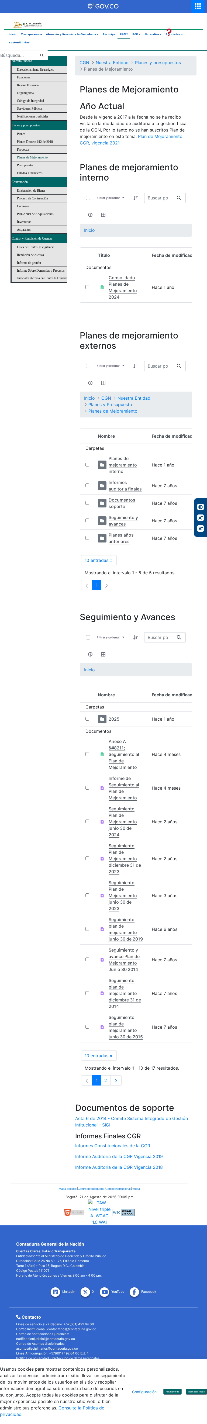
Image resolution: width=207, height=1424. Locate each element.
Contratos (23, 206)
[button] (135, 197)
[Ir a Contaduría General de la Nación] (27, 21)
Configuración (144, 1392)
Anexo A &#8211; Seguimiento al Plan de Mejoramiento (124, 754)
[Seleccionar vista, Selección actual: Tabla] (103, 214)
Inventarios (24, 222)
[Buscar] (42, 55)
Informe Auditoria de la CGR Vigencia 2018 (119, 1167)
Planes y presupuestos (26, 125)
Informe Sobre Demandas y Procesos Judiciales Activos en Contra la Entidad (42, 274)
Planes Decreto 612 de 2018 (35, 142)
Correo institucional (118, 1188)
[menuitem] (12, 34)
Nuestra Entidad (22, 61)
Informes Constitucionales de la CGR (112, 1145)
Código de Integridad (30, 101)
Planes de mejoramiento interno (123, 465)
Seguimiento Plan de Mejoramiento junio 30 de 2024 (123, 821)
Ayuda (136, 1188)
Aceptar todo (172, 1391)
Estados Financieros (30, 173)
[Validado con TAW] (100, 1212)
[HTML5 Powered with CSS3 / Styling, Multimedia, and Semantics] (76, 1212)
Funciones (23, 77)
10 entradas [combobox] (101, 561)
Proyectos (23, 149)
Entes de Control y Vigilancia (35, 247)
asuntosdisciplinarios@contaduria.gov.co (47, 1348)
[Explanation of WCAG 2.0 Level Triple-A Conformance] (123, 1212)
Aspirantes (24, 229)
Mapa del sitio (68, 1188)
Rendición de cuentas (30, 255)
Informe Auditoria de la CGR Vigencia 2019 (119, 1156)
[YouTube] (105, 1293)
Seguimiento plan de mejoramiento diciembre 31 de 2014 (125, 993)
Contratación (20, 182)
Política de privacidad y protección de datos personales (57, 1358)
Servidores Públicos (30, 108)
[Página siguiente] (116, 1080)
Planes (21, 134)
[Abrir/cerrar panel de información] (90, 214)
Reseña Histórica (28, 85)
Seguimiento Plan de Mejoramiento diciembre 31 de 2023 (125, 858)
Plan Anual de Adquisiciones (35, 214)
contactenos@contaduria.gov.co (71, 1329)
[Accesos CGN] (197, 6)
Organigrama (25, 93)
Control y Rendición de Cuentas (32, 238)
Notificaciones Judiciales (33, 116)
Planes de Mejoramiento (32, 157)
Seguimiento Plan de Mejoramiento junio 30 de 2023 (123, 895)
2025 (114, 719)
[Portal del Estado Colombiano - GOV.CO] (103, 6)
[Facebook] (135, 1293)
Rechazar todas (196, 1391)
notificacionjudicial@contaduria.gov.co (45, 1339)
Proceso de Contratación (32, 198)
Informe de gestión (29, 263)
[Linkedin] (56, 1293)
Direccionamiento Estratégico (35, 69)
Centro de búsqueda (91, 1188)
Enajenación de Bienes (31, 190)
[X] (86, 1293)
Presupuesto (25, 165)
